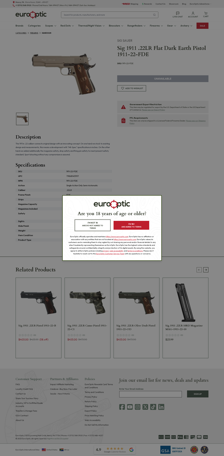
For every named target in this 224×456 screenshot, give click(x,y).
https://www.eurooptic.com (117, 236)
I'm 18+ (131, 225)
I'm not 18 (92, 225)
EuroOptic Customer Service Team (110, 254)
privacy (106, 251)
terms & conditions (135, 251)
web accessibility (116, 251)
